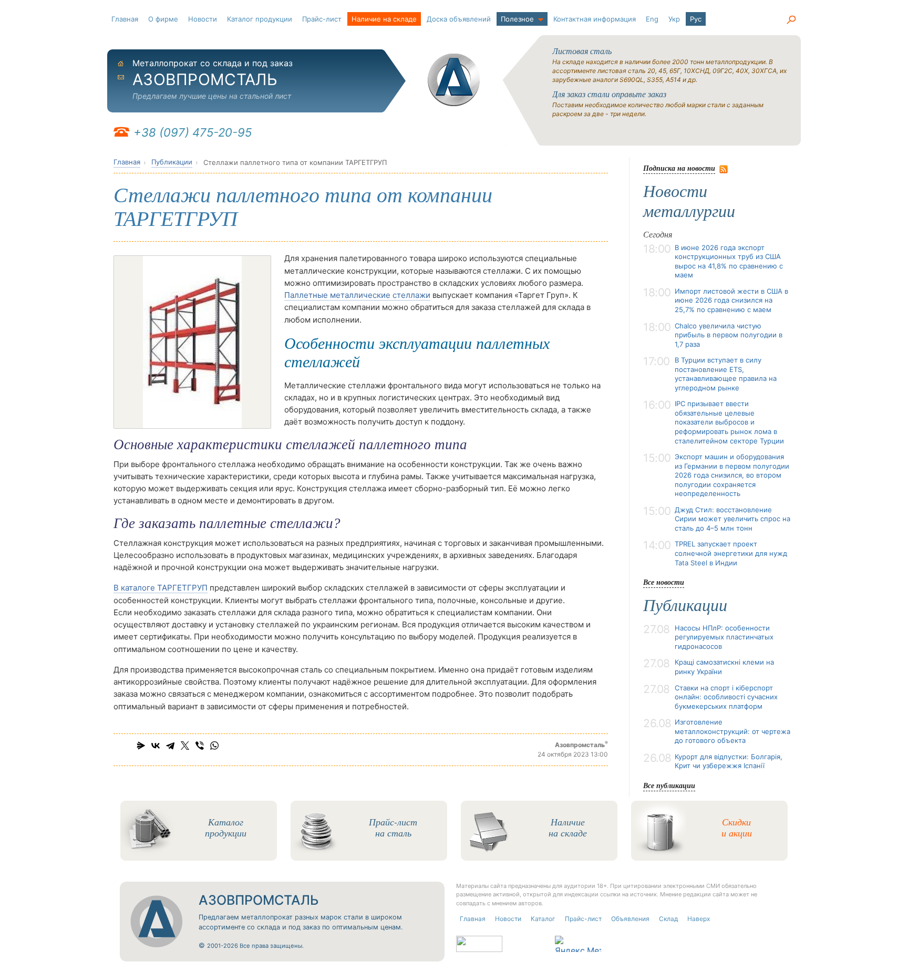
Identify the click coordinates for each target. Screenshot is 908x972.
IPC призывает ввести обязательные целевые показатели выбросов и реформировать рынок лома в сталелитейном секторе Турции (729, 421)
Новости (202, 19)
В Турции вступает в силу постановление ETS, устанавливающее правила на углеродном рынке (726, 374)
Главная (124, 19)
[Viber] (199, 745)
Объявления (630, 919)
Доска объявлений (459, 19)
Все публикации (669, 785)
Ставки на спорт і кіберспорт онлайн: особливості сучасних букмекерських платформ (726, 697)
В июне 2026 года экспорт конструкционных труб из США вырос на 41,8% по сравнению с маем (729, 261)
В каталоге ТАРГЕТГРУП (160, 588)
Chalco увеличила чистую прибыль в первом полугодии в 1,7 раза (728, 335)
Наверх (698, 919)
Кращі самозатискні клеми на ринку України (724, 667)
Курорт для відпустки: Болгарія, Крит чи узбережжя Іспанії (728, 761)
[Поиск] (790, 20)
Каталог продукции (259, 19)
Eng (652, 19)
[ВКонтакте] (155, 745)
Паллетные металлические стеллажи (357, 295)
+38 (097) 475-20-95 (192, 132)
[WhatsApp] (214, 745)
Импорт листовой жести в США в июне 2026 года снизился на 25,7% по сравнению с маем (731, 300)
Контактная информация (594, 19)
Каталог (543, 919)
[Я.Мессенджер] (141, 745)
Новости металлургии (689, 201)
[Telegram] (170, 745)
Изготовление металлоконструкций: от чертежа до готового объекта (732, 731)
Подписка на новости (679, 167)
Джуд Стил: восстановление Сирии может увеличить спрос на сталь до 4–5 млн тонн (732, 518)
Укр (674, 19)
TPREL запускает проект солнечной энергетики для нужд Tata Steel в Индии (731, 553)
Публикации (171, 162)
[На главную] (454, 80)
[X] (185, 745)
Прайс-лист (322, 19)
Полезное (517, 19)
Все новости (663, 581)
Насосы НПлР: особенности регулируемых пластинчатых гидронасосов (724, 637)
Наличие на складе (384, 19)
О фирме (163, 19)
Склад (668, 919)
